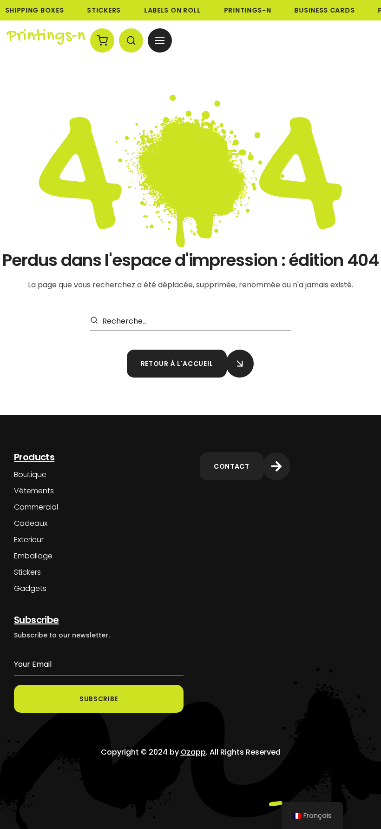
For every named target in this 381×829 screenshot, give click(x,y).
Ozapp (193, 752)
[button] (102, 40)
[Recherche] (95, 321)
